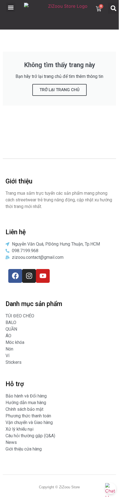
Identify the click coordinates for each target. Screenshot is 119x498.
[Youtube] (43, 276)
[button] (10, 7)
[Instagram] (29, 276)
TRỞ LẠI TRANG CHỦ (59, 89)
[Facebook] (15, 276)
